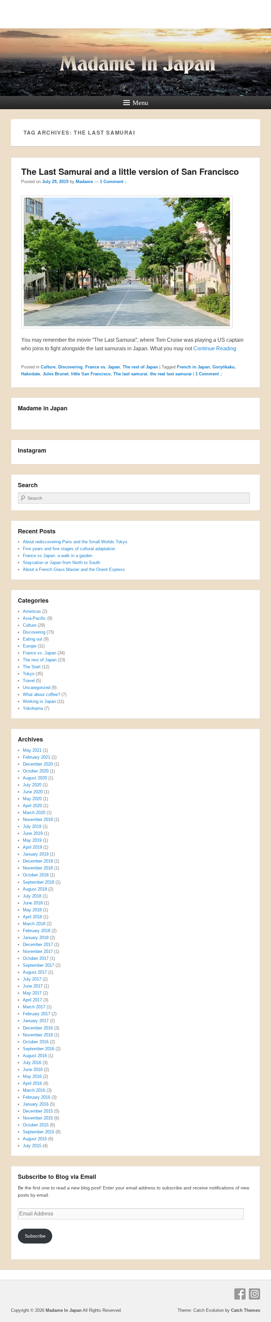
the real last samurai (171, 373)
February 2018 (36, 930)
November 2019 (38, 819)
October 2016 (36, 1041)
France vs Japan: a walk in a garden (57, 555)
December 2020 (38, 764)
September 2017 (38, 965)
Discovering (70, 366)
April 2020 (32, 805)
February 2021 (36, 757)
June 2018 (33, 902)
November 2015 (38, 1118)
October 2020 (36, 771)
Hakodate (30, 373)
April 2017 (32, 999)
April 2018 (32, 916)
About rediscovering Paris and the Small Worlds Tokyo (75, 541)
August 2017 (35, 972)
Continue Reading (214, 348)
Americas (32, 611)
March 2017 (34, 1006)
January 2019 (36, 854)
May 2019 (32, 840)
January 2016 (36, 1104)
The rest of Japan (140, 366)
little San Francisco (91, 373)
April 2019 (32, 847)
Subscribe (35, 1236)
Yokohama (33, 708)
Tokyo (28, 673)
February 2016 (36, 1097)
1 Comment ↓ (113, 181)
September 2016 (38, 1048)
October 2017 (36, 958)
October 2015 (36, 1124)
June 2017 (33, 986)
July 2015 (32, 1145)
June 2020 (33, 791)
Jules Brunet (55, 373)
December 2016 (38, 1027)
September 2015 (38, 1131)
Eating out (32, 639)
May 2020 (32, 798)
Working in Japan (39, 701)
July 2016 (32, 1062)
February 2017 (36, 1013)
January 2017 (36, 1020)
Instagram (254, 1294)
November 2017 (38, 951)
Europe (29, 646)
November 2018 (38, 868)
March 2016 (34, 1090)
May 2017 (32, 993)
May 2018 (32, 909)
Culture (48, 366)
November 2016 (38, 1034)
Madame (84, 181)
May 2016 (32, 1076)
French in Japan (193, 366)
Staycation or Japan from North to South (61, 562)
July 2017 (32, 979)
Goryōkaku (224, 366)
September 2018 (38, 882)
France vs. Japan (102, 366)
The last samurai (130, 373)
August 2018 (35, 889)
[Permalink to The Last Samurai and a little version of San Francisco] (127, 331)
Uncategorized (36, 687)
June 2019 (33, 833)
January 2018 (36, 937)
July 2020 (32, 784)
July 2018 (32, 896)
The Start (32, 666)
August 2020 (35, 777)
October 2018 (36, 874)
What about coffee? (41, 694)
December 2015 (38, 1111)
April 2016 (32, 1083)
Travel (29, 680)
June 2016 (33, 1069)
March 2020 (34, 812)
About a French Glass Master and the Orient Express (74, 569)
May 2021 (32, 750)
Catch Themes (245, 1310)
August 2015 (35, 1138)
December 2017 (38, 944)
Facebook (240, 1294)
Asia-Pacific (34, 618)
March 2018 (34, 923)
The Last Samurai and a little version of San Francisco (130, 171)
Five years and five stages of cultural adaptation (69, 548)
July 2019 (32, 826)
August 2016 (35, 1055)
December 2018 (38, 861)
